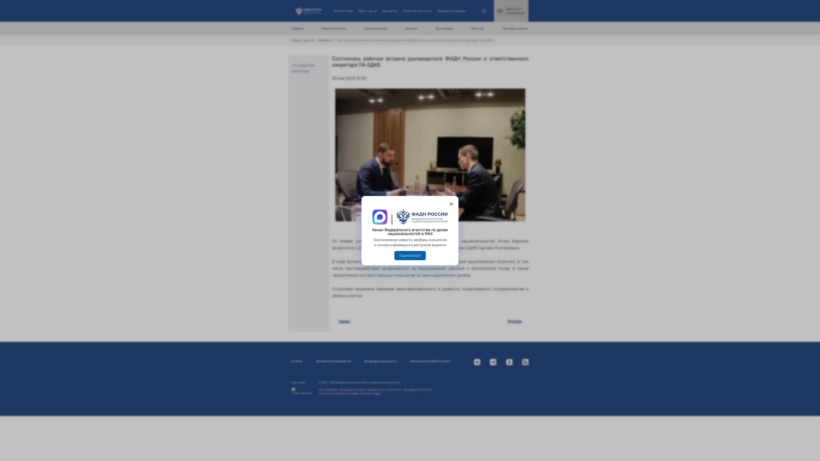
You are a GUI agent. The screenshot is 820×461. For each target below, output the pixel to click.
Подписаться (410, 256)
